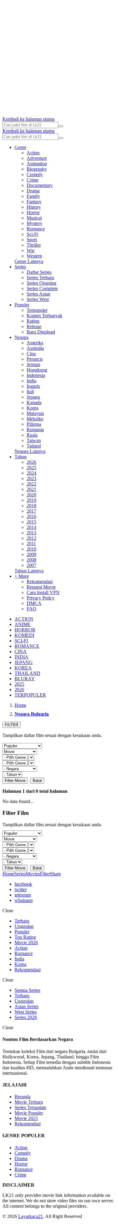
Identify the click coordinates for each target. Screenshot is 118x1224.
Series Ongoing (41, 283)
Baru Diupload (41, 331)
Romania (35, 429)
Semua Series (27, 990)
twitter (21, 889)
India (31, 380)
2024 (31, 473)
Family (33, 196)
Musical (34, 217)
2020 (31, 494)
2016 (31, 516)
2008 (31, 559)
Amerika (35, 342)
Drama (33, 190)
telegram (23, 894)
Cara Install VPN (43, 592)
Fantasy (34, 201)
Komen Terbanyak (44, 315)
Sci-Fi (32, 234)
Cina (31, 353)
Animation (37, 163)
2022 (31, 483)
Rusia (32, 435)
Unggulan (24, 926)
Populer (22, 304)
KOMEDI (24, 635)
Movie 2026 (26, 942)
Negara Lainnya (30, 451)
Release (34, 326)
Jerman (33, 364)
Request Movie (41, 587)
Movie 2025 (26, 1118)
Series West (38, 299)
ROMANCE (27, 646)
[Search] (60, 126)
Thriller (34, 245)
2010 (31, 549)
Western (34, 255)
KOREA (23, 667)
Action (33, 152)
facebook (23, 884)
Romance (36, 228)
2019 (31, 500)
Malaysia (35, 413)
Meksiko (35, 418)
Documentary (40, 185)
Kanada (34, 402)
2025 (31, 467)
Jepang (33, 397)
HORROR (25, 629)
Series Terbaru (40, 277)
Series (20, 266)
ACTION (24, 618)
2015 (31, 521)
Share (55, 873)
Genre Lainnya (29, 261)
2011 (31, 543)
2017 (31, 511)
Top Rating (25, 937)
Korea (32, 407)
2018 (31, 505)
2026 (31, 462)
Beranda (23, 1096)
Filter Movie (15, 780)
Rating (33, 321)
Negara (21, 337)
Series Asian (38, 293)
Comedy (35, 174)
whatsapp (24, 900)
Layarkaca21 (30, 1216)
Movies (33, 873)
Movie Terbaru (29, 1102)
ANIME (23, 624)
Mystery (34, 223)
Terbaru (22, 920)
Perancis (35, 359)
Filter (45, 873)
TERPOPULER (30, 694)
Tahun (21, 456)
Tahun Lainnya (29, 570)
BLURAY (25, 678)
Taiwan (34, 440)
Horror (33, 212)
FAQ (31, 608)
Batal (37, 780)
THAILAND (27, 673)
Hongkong (37, 369)
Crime (32, 179)
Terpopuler (37, 310)
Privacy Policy (40, 597)
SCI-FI (21, 640)
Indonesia (36, 375)
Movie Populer (29, 1112)
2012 (31, 538)
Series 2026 (26, 1017)
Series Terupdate (30, 1107)
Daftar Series (39, 272)
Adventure (37, 158)
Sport (32, 239)
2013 (31, 532)
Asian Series (26, 1006)
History (34, 207)
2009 (31, 554)
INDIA (21, 656)
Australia (35, 348)
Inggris (33, 386)
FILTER (11, 725)
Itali (30, 391)
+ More (22, 576)
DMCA (34, 603)
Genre (20, 147)
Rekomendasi (40, 581)
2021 (31, 489)
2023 (31, 478)
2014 (31, 527)
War (30, 250)
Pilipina (34, 424)
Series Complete (42, 288)
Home (8, 873)
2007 (31, 565)
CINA (21, 651)
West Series (26, 1011)
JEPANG (24, 662)
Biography (37, 169)
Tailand (34, 445)
